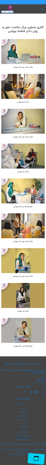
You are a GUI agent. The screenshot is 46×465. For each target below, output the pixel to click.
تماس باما (22, 419)
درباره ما (22, 408)
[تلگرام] (37, 392)
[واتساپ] (43, 392)
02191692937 (40, 380)
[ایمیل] (25, 392)
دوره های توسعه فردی (23, 439)
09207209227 (40, 382)
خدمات (22, 412)
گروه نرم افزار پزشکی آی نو (18, 454)
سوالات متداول (22, 415)
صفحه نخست (22, 405)
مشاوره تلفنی (7, 12)
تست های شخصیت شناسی (23, 435)
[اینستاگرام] (31, 392)
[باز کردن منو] (42, 8)
